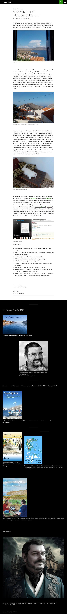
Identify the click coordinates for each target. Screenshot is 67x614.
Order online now (6, 422)
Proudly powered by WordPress (10, 612)
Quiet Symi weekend (18, 292)
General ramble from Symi (20, 286)
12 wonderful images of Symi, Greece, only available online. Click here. (17, 335)
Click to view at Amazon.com (37, 469)
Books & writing (18, 9)
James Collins (27, 18)
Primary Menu (65, 2)
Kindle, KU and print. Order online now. (13, 604)
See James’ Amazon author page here (27, 375)
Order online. (33, 520)
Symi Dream (7, 2)
